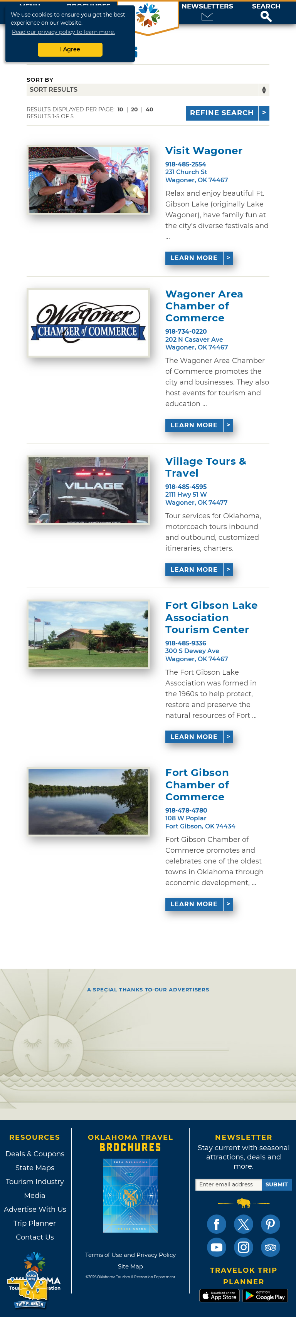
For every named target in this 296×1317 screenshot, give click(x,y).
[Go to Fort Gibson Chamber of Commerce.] (88, 802)
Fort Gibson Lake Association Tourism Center (211, 617)
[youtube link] (216, 1247)
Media (34, 1195)
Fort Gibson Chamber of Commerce (197, 785)
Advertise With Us (35, 1209)
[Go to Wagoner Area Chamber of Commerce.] (88, 323)
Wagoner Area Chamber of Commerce (204, 306)
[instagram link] (243, 1247)
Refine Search (222, 113)
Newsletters (207, 6)
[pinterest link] (270, 1224)
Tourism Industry (35, 1182)
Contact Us (35, 1237)
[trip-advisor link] (270, 1247)
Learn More (194, 258)
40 (149, 109)
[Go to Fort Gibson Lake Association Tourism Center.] (88, 634)
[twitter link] (243, 1224)
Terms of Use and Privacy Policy (130, 1254)
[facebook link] (216, 1224)
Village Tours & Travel (206, 467)
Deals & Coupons (34, 1154)
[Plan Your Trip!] (28, 1289)
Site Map (130, 1266)
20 (134, 109)
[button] (266, 13)
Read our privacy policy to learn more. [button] (63, 32)
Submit (277, 1184)
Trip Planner (34, 1223)
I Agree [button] (70, 49)
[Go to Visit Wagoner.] (88, 180)
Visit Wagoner (203, 151)
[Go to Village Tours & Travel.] (88, 490)
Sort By (40, 79)
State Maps (34, 1168)
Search (266, 6)
